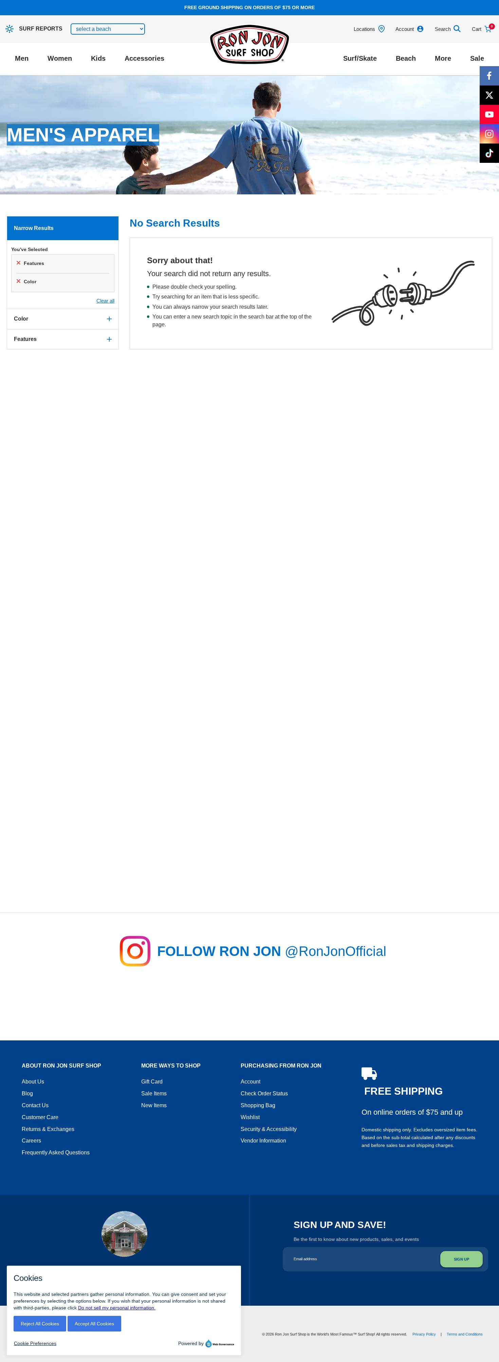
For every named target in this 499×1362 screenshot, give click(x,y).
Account (250, 1082)
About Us (33, 1082)
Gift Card (152, 1082)
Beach (406, 58)
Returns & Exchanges (48, 1129)
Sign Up (461, 1259)
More (443, 58)
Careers (31, 1141)
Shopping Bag (258, 1105)
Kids (98, 58)
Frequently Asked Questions (56, 1152)
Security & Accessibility (269, 1129)
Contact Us (35, 1105)
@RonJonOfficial (335, 951)
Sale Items (154, 1093)
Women (60, 58)
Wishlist (250, 1117)
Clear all (105, 301)
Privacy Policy (424, 1334)
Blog (27, 1093)
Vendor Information (263, 1141)
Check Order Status (264, 1093)
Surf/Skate (360, 58)
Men (22, 58)
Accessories (144, 58)
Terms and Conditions (465, 1334)
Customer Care (40, 1117)
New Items (154, 1105)
